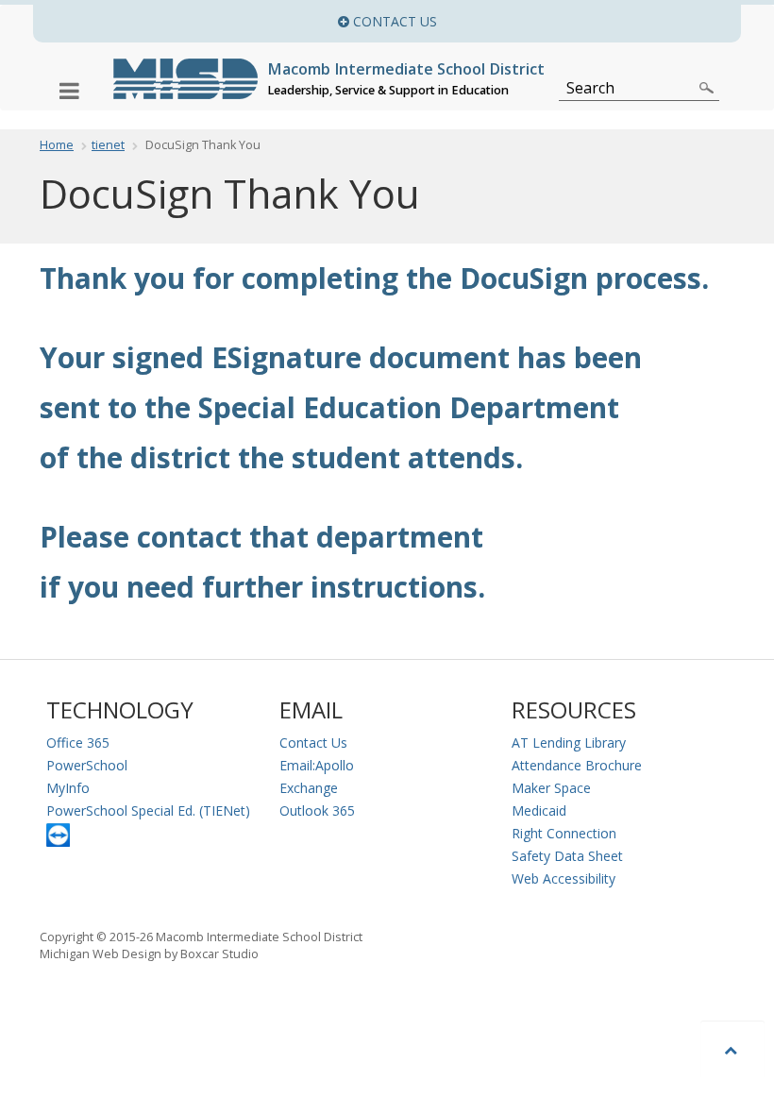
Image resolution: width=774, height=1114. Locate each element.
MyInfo (68, 788)
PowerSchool (86, 765)
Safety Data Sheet (567, 856)
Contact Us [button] (545, 21)
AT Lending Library (569, 742)
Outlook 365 (317, 810)
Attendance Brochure (577, 765)
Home (57, 145)
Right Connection (564, 833)
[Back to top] (732, 1049)
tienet (108, 145)
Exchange (308, 788)
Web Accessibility (563, 878)
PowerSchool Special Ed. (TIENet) (148, 810)
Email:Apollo (316, 765)
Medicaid (539, 810)
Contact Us (313, 742)
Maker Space (551, 788)
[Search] (706, 87)
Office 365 (77, 742)
